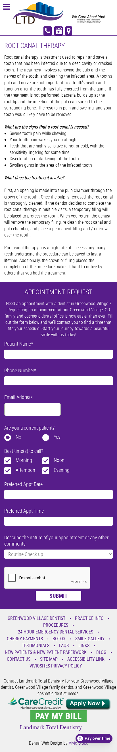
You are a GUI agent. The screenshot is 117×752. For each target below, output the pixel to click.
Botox (59, 638)
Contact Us (18, 659)
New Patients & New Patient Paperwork (46, 652)
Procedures (55, 625)
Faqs (64, 645)
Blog (101, 652)
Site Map (49, 659)
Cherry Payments (25, 638)
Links (83, 645)
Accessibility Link (86, 659)
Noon (59, 460)
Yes (57, 436)
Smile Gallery (90, 638)
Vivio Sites (78, 743)
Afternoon (25, 469)
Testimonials (35, 645)
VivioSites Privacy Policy (56, 666)
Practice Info (89, 618)
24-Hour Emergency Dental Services (55, 632)
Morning (24, 460)
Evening (62, 469)
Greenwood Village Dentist (36, 618)
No (18, 436)
